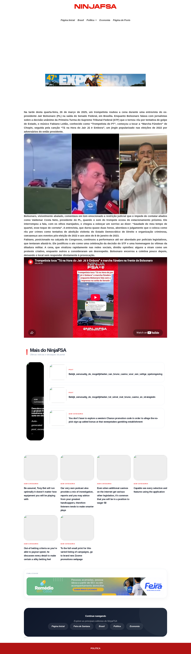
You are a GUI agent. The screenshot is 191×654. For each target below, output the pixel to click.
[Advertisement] (95, 44)
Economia (135, 626)
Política (117, 626)
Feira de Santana (82, 626)
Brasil (102, 626)
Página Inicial (58, 626)
